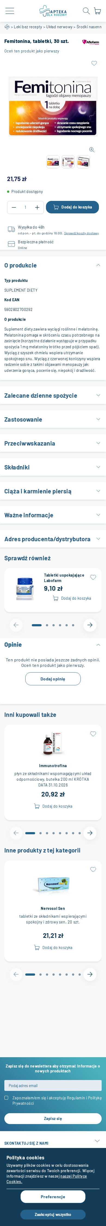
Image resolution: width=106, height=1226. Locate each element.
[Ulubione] (94, 63)
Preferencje (53, 1196)
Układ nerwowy (59, 26)
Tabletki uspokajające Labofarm (64, 578)
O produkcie (20, 265)
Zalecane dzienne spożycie (40, 395)
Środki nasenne (90, 26)
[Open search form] (86, 11)
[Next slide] (89, 625)
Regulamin (76, 1098)
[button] (53, 161)
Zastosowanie (23, 419)
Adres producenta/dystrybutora (47, 538)
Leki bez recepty (28, 26)
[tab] (37, 625)
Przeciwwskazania (29, 443)
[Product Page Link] (25, 588)
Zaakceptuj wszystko (53, 1214)
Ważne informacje (28, 514)
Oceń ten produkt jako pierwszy (31, 51)
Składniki (17, 467)
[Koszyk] (97, 13)
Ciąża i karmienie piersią (38, 490)
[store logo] (53, 11)
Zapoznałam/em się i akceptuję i (57, 1101)
